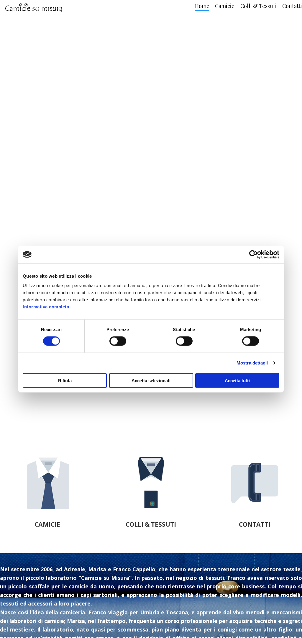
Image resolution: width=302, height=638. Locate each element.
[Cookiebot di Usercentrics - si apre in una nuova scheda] (253, 254)
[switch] (117, 341)
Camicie (224, 5)
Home (202, 5)
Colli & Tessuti (258, 5)
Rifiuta (65, 380)
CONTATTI (254, 524)
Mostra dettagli (252, 362)
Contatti (292, 5)
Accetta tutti (237, 380)
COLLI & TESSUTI (151, 524)
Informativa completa (46, 306)
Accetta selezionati (151, 380)
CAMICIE (47, 524)
